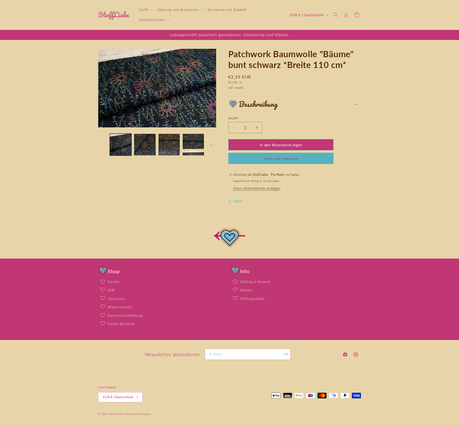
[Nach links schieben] (103, 144)
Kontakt (246, 290)
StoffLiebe (116, 413)
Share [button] (238, 201)
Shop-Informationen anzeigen (256, 188)
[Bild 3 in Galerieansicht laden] (169, 144)
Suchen (114, 282)
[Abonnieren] (285, 354)
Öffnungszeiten (252, 299)
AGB (111, 290)
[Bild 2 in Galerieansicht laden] (145, 144)
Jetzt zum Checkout (281, 158)
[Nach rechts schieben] (211, 144)
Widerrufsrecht (120, 307)
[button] (145, 10)
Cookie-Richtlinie (121, 324)
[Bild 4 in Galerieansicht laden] (193, 144)
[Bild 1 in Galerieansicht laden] (120, 144)
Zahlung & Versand (255, 282)
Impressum (116, 299)
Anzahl (233, 118)
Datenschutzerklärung (125, 315)
